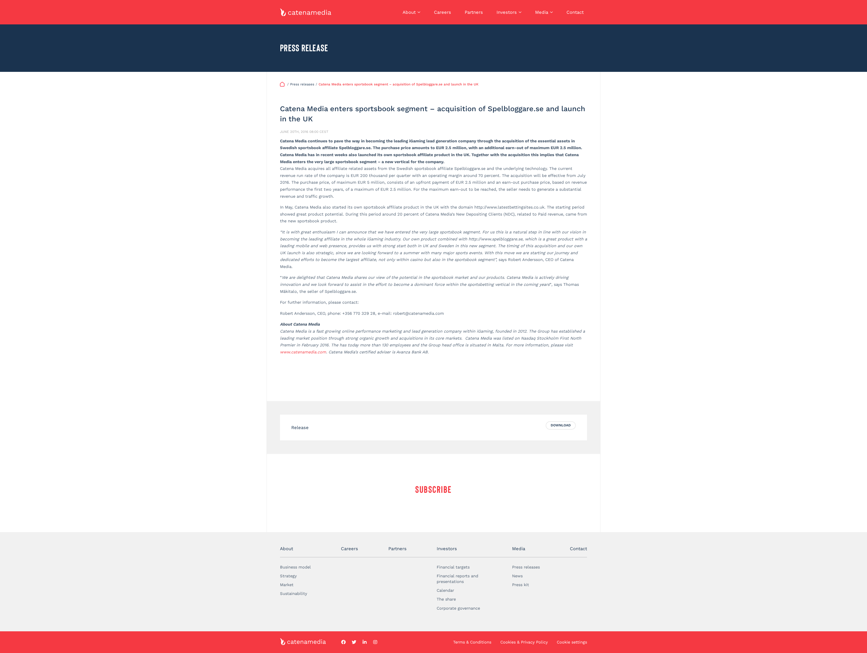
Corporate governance (458, 608)
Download (561, 425)
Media (541, 12)
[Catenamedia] (283, 84)
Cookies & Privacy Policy (524, 642)
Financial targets (453, 567)
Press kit (520, 584)
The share (446, 599)
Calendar (445, 590)
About (409, 12)
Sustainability (293, 593)
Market (287, 584)
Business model (295, 567)
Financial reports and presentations (457, 578)
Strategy (288, 575)
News (517, 575)
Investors (506, 12)
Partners (474, 12)
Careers (442, 12)
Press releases (526, 567)
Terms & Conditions (472, 642)
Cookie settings (572, 642)
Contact (575, 12)
